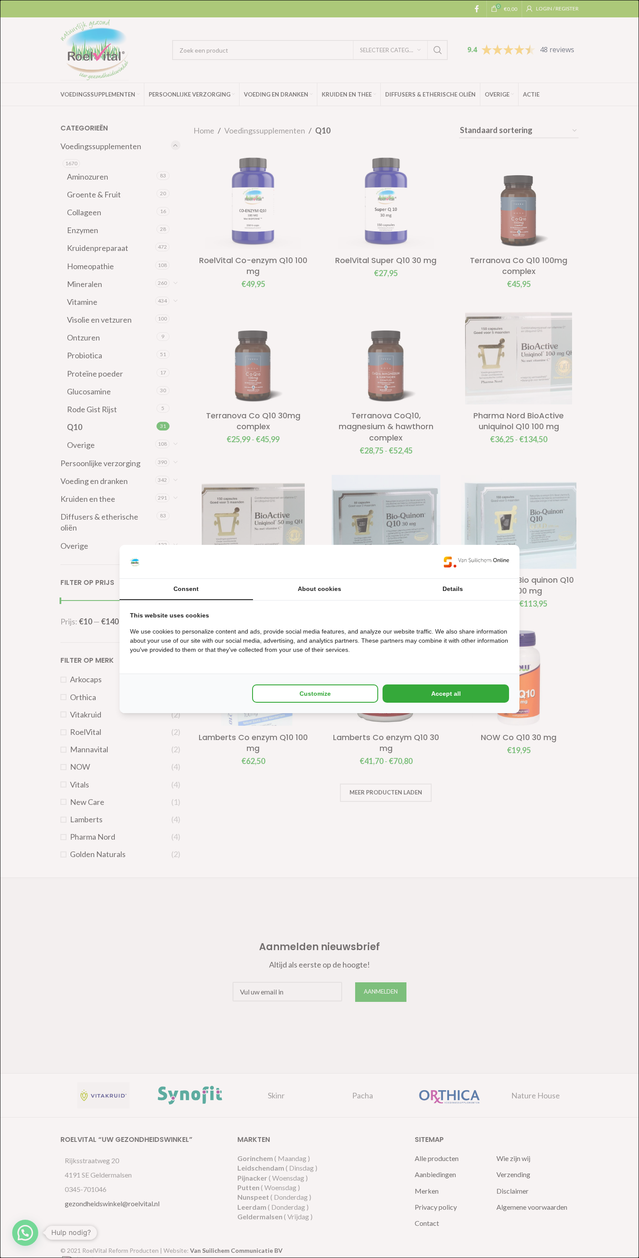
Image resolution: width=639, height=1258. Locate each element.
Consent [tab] (186, 588)
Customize (315, 693)
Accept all (446, 693)
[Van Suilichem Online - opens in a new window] (476, 561)
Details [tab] (453, 588)
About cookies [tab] (319, 588)
